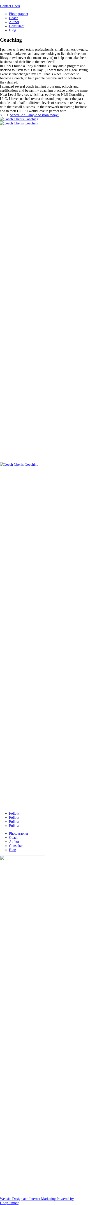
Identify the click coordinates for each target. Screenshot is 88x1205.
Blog (12, 30)
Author (14, 22)
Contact (10, 6)
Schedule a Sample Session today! (34, 115)
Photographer (18, 14)
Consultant (16, 26)
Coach (13, 18)
